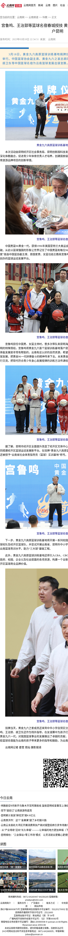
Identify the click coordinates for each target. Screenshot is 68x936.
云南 (48, 5)
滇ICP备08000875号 (10, 909)
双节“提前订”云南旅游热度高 (16, 810)
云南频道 (33, 17)
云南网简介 (5, 903)
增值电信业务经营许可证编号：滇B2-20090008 (23, 922)
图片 (55, 5)
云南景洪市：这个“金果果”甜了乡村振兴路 (24, 820)
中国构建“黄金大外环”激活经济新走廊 (46, 890)
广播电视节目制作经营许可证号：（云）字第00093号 (34, 919)
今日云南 (6, 798)
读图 (3, 844)
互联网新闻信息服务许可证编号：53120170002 (42, 909)
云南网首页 (30, 5)
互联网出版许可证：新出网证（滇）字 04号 (34, 915)
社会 (62, 5)
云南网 (20, 17)
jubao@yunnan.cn (34, 934)
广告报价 (35, 903)
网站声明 (38, 906)
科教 (45, 17)
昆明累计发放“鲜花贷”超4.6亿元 (18, 815)
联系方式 (50, 903)
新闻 (40, 5)
